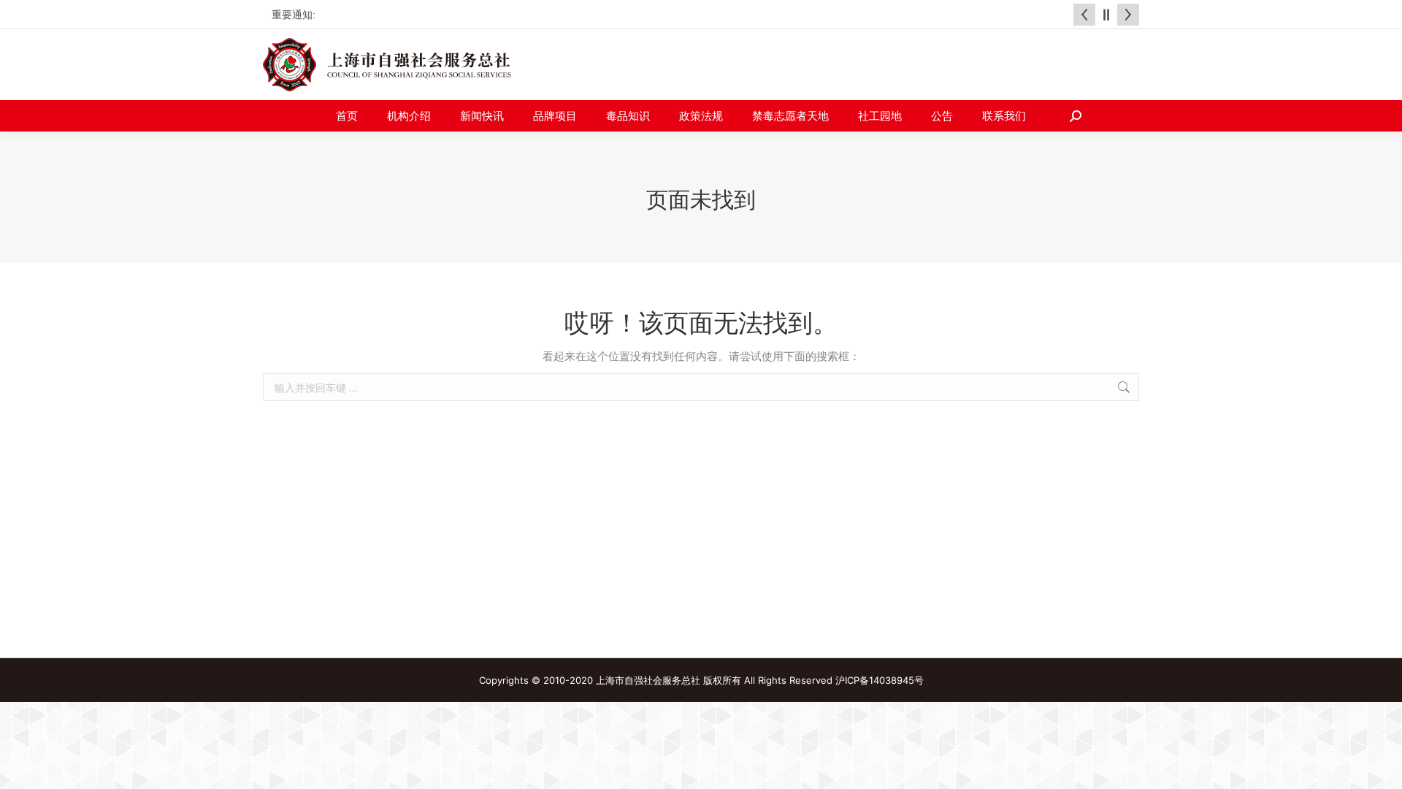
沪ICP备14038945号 (879, 680)
